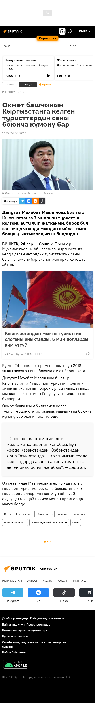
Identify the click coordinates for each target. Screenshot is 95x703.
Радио (47, 581)
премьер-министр (15, 522)
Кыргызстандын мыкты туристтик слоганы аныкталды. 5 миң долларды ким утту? (46, 339)
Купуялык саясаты (15, 636)
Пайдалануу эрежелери (47, 618)
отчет (75, 522)
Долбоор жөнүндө (15, 618)
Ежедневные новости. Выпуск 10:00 (26, 67)
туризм (62, 514)
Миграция (81, 581)
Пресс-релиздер (38, 624)
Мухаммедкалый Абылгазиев (49, 522)
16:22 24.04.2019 (14, 133)
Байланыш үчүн (13, 624)
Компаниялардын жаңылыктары (25, 630)
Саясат (31, 581)
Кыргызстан (23, 514)
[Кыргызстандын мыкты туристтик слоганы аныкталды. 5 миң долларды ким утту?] (47, 299)
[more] (87, 353)
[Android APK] (16, 665)
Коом (7, 514)
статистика (78, 514)
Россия (63, 581)
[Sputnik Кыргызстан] (13, 33)
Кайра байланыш (14, 652)
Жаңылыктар (44, 514)
